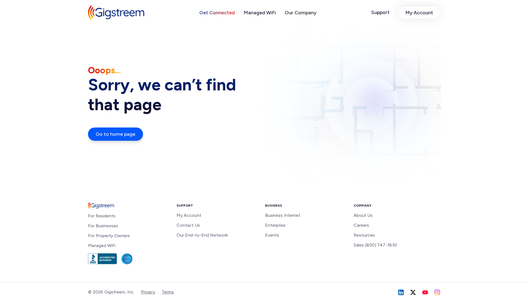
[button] (217, 13)
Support (380, 12)
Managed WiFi (260, 13)
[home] (116, 12)
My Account (419, 13)
